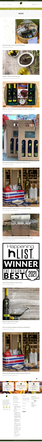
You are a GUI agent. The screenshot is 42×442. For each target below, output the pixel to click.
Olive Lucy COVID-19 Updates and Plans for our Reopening (16, 327)
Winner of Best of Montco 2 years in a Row (12, 282)
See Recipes (34, 389)
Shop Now (21, 388)
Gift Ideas (8, 389)
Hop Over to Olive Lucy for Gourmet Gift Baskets (14, 45)
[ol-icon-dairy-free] (6, 406)
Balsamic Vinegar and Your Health (10, 321)
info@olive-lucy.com (17, 402)
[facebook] (6, 4)
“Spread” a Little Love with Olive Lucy (11, 76)
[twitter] (14, 436)
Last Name (23, 408)
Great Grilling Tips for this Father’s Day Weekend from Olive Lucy (17, 237)
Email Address (24, 402)
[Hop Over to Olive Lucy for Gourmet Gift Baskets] (21, 31)
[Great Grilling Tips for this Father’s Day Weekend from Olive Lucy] (21, 225)
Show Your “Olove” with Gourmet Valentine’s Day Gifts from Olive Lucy (19, 109)
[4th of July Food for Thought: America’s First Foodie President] (21, 187)
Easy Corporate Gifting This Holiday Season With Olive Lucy (16, 162)
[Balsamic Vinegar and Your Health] (21, 304)
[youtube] (16, 436)
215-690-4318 (18, 0)
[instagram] (15, 436)
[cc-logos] (35, 400)
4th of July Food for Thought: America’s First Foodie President (17, 208)
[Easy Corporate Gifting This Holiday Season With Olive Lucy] (21, 137)
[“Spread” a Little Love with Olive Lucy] (21, 62)
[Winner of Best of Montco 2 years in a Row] (21, 262)
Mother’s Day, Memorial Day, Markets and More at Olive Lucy (16, 373)
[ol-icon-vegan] (9, 406)
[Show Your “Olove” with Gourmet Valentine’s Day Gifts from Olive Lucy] (21, 94)
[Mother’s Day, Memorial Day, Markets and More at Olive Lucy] (21, 352)
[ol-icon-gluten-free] (4, 406)
